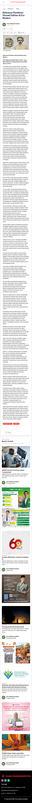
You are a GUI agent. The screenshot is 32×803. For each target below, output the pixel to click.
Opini (17, 8)
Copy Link (22, 32)
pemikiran (16, 423)
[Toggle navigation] (3, 2)
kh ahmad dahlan (7, 423)
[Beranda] (4, 9)
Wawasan (10, 8)
